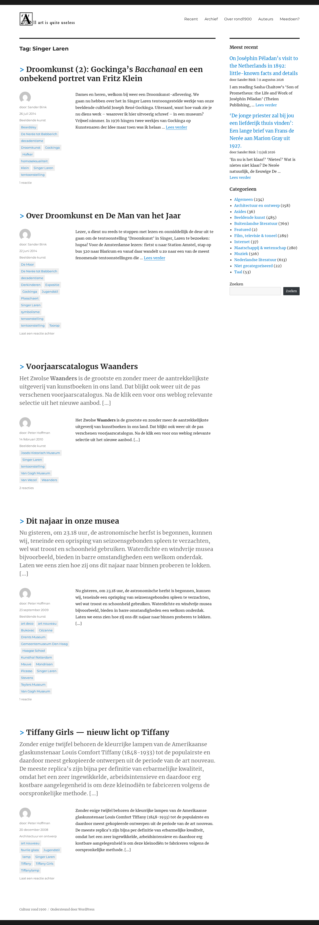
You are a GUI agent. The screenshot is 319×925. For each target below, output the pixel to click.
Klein (25, 168)
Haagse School (33, 650)
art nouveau (47, 623)
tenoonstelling (32, 318)
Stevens (27, 678)
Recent (191, 19)
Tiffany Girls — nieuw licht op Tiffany (97, 732)
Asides (240, 211)
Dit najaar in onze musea (72, 521)
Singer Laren (43, 168)
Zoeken (236, 284)
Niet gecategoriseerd (253, 265)
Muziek (241, 253)
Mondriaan (44, 664)
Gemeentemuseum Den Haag (44, 644)
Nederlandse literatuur (255, 259)
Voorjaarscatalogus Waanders (82, 366)
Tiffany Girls (44, 863)
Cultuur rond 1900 (32, 909)
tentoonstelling (33, 174)
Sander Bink (37, 107)
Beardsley (28, 127)
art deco (27, 623)
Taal (238, 272)
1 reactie (25, 182)
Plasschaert (30, 298)
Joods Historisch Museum (40, 453)
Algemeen (243, 199)
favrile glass (30, 850)
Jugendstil (50, 291)
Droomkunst (30, 147)
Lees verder (176, 127)
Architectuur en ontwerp (38, 836)
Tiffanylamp (30, 870)
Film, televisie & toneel (255, 235)
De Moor (27, 264)
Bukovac (27, 630)
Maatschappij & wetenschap (260, 247)
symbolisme (30, 312)
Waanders (49, 480)
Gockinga (52, 147)
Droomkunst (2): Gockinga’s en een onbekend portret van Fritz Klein (111, 74)
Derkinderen (31, 285)
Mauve (26, 664)
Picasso (26, 671)
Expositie (52, 285)
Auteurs (265, 19)
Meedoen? (290, 19)
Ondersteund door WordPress (72, 909)
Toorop (54, 325)
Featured (242, 229)
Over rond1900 (238, 19)
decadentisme (32, 141)
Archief (211, 19)
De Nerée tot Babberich (39, 134)
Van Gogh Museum (35, 473)
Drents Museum (33, 637)
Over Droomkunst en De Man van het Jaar (103, 215)
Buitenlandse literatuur (255, 223)
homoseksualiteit (34, 161)
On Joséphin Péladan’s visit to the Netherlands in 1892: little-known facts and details (264, 65)
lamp (26, 857)
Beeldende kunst (32, 120)
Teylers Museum (33, 684)
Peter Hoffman (39, 433)
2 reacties (26, 488)
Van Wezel (29, 480)
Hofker (27, 154)
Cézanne (46, 630)
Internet (242, 241)
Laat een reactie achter (36, 333)
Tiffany (26, 863)
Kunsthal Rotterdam (36, 657)
